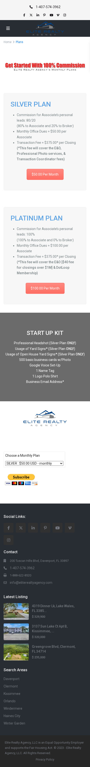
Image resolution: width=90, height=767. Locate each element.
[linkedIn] (38, 15)
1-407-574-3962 (48, 7)
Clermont (11, 686)
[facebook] (25, 15)
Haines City (12, 716)
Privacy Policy (45, 759)
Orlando (10, 701)
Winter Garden (14, 723)
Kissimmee (12, 694)
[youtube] (51, 15)
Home (8, 42)
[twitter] (31, 15)
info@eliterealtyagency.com (31, 583)
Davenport (11, 679)
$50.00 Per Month (45, 174)
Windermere (13, 708)
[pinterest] (45, 15)
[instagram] (65, 15)
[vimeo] (58, 15)
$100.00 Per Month (45, 288)
